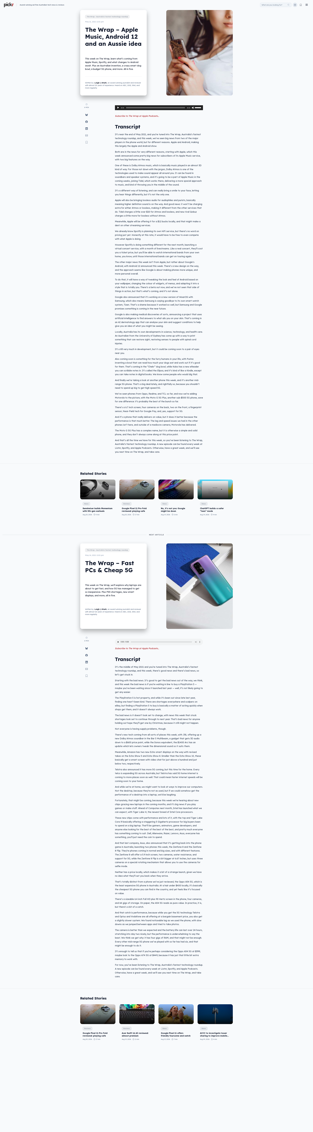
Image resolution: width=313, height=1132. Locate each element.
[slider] (198, 107)
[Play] (118, 107)
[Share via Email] (86, 135)
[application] (159, 107)
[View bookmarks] (301, 5)
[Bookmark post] (86, 142)
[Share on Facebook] (86, 121)
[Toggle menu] (306, 5)
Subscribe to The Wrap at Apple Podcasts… (137, 116)
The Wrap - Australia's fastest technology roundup (107, 17)
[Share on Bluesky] (86, 114)
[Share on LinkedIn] (86, 128)
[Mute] (193, 107)
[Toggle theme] (295, 5)
